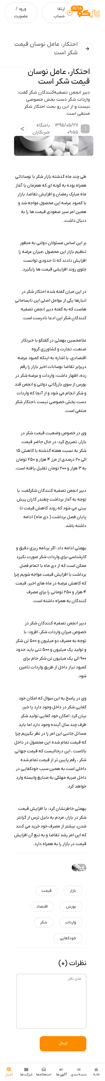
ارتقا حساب (59, 12)
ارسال (63, 1043)
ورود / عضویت (21, 12)
